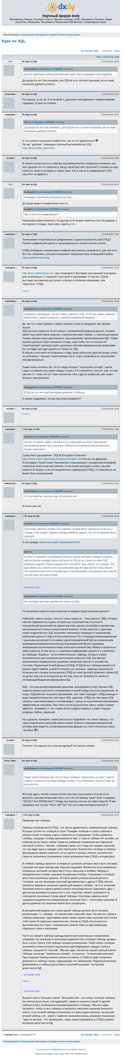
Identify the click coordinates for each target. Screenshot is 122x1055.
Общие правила (78, 1049)
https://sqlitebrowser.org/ (36, 257)
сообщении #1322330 (47, 209)
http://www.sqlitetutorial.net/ (37, 273)
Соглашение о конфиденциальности (53, 1049)
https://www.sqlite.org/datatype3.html (59, 542)
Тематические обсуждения (34, 1041)
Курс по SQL (14, 41)
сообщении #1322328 (50, 192)
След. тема (113, 57)
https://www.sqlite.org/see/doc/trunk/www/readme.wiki (52, 458)
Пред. (96, 51)
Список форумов (11, 1041)
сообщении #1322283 (42, 122)
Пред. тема (102, 57)
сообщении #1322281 (51, 69)
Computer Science (57, 1041)
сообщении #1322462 (47, 437)
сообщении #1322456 (51, 491)
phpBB (49, 1054)
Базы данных (74, 1041)
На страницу (87, 51)
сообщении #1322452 (50, 309)
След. (117, 51)
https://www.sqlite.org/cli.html (38, 148)
